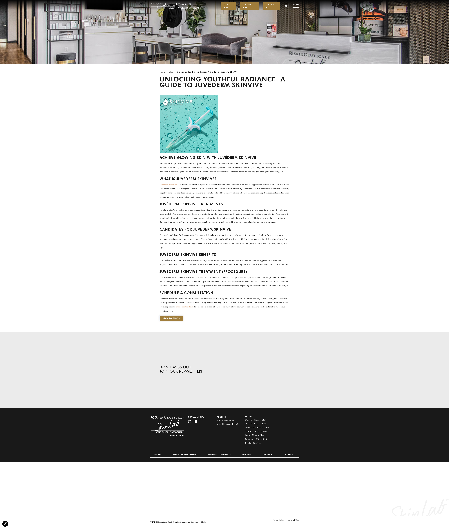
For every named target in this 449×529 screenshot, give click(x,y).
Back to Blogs (171, 318)
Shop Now (226, 6)
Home (162, 71)
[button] (286, 6)
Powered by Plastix (198, 522)
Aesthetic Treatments (219, 454)
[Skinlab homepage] (163, 6)
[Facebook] (196, 422)
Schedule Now (247, 6)
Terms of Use (293, 519)
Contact (290, 454)
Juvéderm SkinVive (168, 184)
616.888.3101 (184, 4)
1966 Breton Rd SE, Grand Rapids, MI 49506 (228, 422)
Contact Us (270, 6)
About (157, 454)
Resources (268, 454)
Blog (171, 71)
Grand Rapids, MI (190, 8)
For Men (246, 454)
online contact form (185, 307)
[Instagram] (189, 422)
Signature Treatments (184, 454)
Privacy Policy (278, 519)
